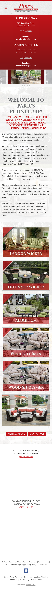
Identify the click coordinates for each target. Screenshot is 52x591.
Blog (22, 564)
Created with (26, 585)
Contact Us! (37, 434)
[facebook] (26, 570)
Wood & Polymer (12, 564)
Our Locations (16, 434)
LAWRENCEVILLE (25, 45)
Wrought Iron (43, 562)
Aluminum (33, 562)
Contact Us (42, 564)
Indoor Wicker (7, 562)
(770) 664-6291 (26, 457)
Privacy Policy (30, 564)
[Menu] (5, 7)
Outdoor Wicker (21, 562)
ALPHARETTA (25, 18)
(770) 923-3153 (26, 507)
